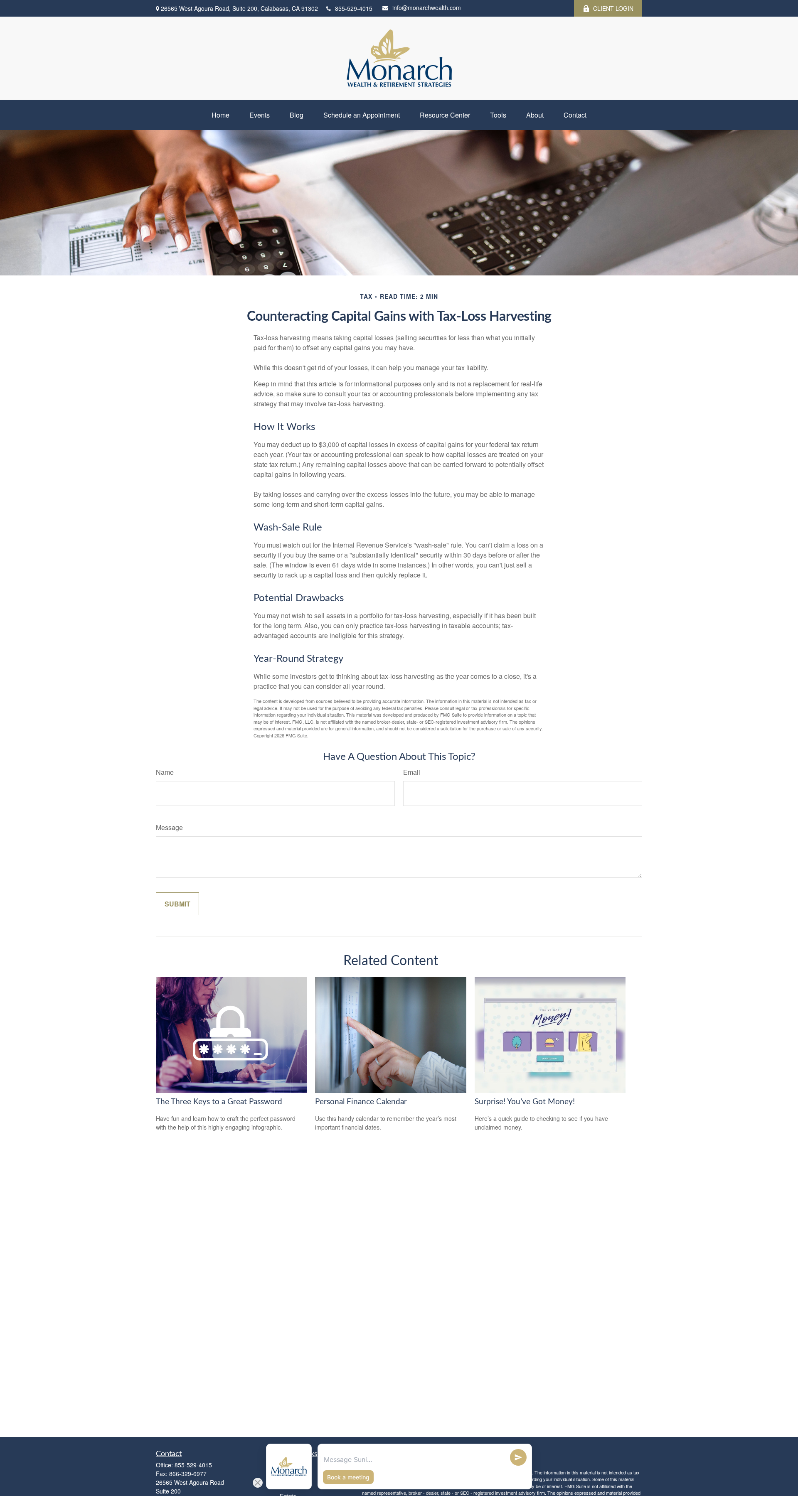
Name (165, 772)
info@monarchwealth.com (426, 7)
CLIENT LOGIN (613, 8)
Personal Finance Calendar (361, 1102)
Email (411, 772)
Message (169, 827)
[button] (220, 115)
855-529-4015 (353, 8)
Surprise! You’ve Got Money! (525, 1102)
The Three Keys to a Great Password (219, 1102)
